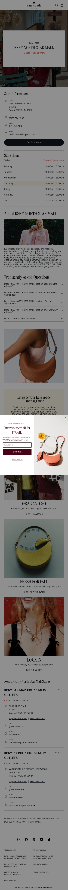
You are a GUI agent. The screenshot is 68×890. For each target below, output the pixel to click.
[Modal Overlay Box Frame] (34, 445)
